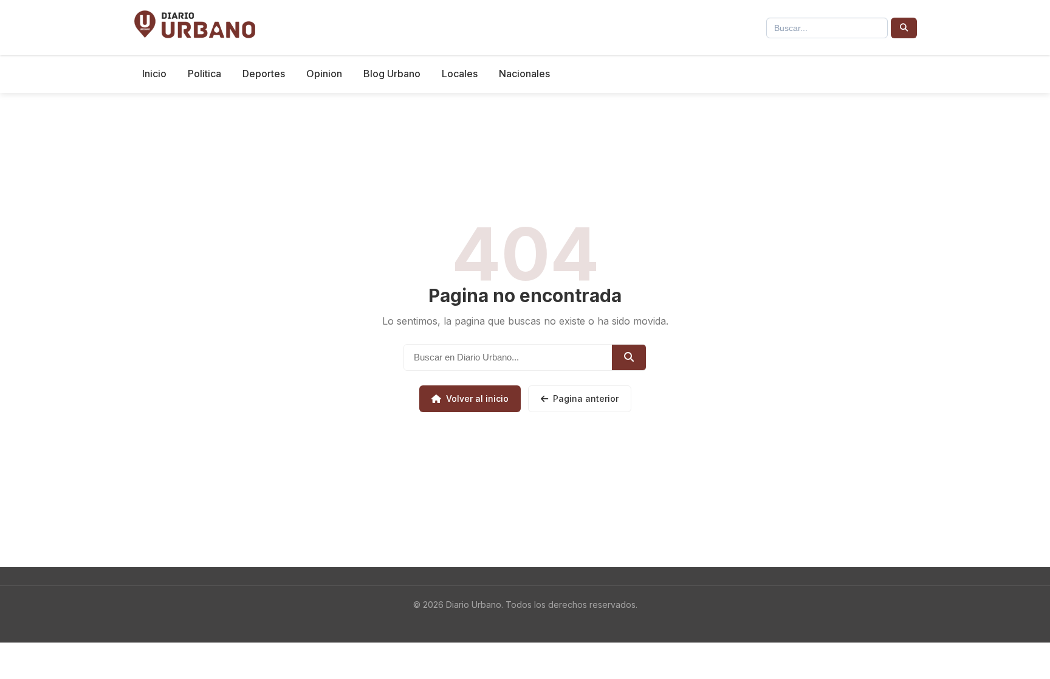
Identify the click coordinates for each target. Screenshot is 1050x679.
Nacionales (524, 73)
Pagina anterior (586, 398)
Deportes (263, 73)
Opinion (324, 73)
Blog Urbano (391, 73)
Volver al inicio (477, 398)
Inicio (154, 73)
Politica (204, 73)
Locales (460, 73)
